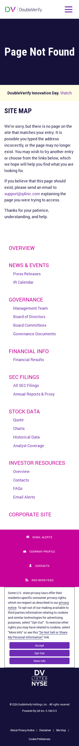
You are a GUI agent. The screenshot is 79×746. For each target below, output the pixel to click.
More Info (39, 661)
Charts (19, 428)
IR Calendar (23, 282)
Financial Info (29, 351)
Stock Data (24, 411)
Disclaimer (45, 730)
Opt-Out (39, 653)
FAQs (17, 488)
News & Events (29, 265)
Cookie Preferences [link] (39, 739)
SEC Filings (24, 376)
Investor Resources (37, 462)
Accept (39, 645)
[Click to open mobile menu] (68, 9)
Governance (26, 299)
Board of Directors (29, 316)
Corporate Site (30, 514)
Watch (66, 93)
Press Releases (27, 273)
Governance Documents (34, 333)
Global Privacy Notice (22, 730)
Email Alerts (24, 497)
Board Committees (29, 325)
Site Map (61, 730)
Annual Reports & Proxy (34, 394)
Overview (22, 247)
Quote (18, 419)
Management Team (30, 308)
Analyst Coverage (28, 445)
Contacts (21, 480)
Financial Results (28, 359)
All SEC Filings (26, 385)
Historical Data (26, 437)
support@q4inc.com (22, 193)
